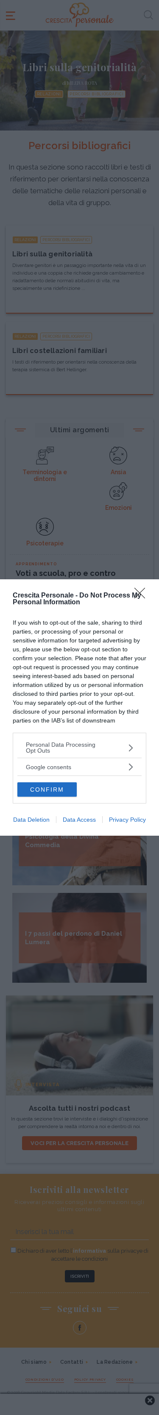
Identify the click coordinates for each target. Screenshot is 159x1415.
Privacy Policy (127, 819)
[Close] (142, 596)
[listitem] (79, 747)
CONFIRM (47, 789)
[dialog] (79, 707)
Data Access (79, 819)
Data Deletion (31, 819)
